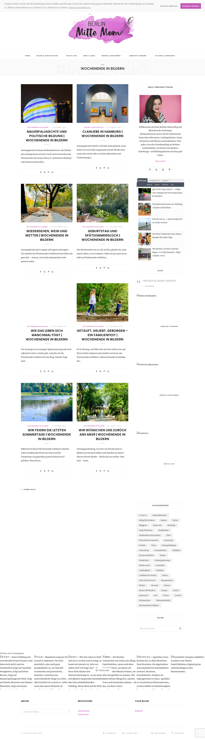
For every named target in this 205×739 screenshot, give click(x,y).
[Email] (52, 172)
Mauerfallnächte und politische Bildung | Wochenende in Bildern (47, 135)
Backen (164, 520)
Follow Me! (103, 670)
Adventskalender (160, 515)
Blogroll (139, 711)
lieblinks (160, 570)
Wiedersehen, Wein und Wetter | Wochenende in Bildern (46, 235)
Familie (142, 545)
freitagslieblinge (169, 545)
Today (149, 185)
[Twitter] (44, 172)
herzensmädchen (146, 555)
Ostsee (167, 585)
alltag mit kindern (147, 520)
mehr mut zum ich (147, 580)
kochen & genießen (165, 56)
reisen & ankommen (111, 56)
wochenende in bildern (37, 127)
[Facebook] (40, 172)
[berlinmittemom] (102, 28)
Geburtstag (144, 550)
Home (27, 56)
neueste (154, 585)
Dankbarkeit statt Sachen (149, 535)
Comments (154, 181)
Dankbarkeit (163, 530)
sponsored (143, 595)
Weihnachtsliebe (163, 600)
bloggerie (143, 525)
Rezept (164, 590)
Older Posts (29, 489)
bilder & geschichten (47, 56)
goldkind (176, 550)
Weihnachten (144, 600)
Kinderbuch (144, 560)
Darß (168, 535)
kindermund (144, 565)
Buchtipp (171, 525)
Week (157, 185)
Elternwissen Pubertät (148, 540)
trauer (166, 595)
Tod (155, 595)
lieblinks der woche (147, 575)
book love (72, 56)
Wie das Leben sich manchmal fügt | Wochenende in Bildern (47, 335)
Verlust (178, 595)
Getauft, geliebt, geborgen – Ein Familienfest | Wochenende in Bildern (102, 335)
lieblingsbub (144, 570)
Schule (176, 590)
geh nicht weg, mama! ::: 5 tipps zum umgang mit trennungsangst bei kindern (167, 192)
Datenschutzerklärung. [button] (79, 7)
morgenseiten (167, 580)
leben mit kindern (137, 56)
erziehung (168, 540)
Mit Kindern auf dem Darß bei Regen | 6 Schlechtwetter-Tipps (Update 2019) (166, 252)
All (172, 185)
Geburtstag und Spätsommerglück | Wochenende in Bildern (102, 235)
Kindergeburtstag (162, 560)
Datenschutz (84, 711)
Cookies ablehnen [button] (169, 6)
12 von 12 (143, 515)
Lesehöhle (160, 565)
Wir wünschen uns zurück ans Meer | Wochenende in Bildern (102, 434)
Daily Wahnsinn (145, 530)
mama (165, 575)
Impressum (83, 714)
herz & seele (89, 56)
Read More (160, 161)
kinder (163, 555)
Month (165, 185)
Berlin (175, 520)
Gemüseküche (160, 550)
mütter (142, 585)
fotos (153, 545)
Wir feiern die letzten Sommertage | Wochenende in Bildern (46, 434)
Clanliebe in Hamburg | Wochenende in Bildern (102, 133)
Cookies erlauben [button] (190, 6)
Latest (165, 181)
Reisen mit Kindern (147, 590)
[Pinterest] (48, 172)
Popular (142, 181)
